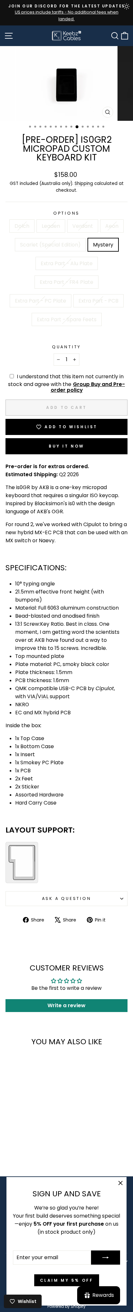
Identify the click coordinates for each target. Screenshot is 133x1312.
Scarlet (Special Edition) (50, 244)
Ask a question (66, 898)
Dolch (22, 226)
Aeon (111, 226)
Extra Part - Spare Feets (67, 319)
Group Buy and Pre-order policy (88, 387)
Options (66, 213)
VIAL (43, 696)
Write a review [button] (66, 1005)
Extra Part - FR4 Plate (66, 282)
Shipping (84, 183)
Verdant (82, 226)
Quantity (66, 347)
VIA (31, 696)
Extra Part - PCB (98, 300)
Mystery (103, 244)
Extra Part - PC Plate (40, 300)
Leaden (51, 226)
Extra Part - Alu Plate (67, 263)
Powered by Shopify (66, 1306)
